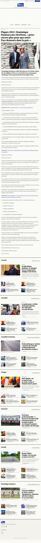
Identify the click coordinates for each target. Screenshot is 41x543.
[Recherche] (25, 1)
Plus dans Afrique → (36, 372)
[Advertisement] (20, 16)
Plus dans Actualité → (35, 298)
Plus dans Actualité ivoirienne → (33, 337)
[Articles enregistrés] (27, 1)
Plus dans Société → (36, 447)
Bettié (29, 24)
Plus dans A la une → (36, 260)
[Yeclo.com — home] (20, 4)
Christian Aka (25, 499)
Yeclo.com (3, 28)
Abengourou (17, 24)
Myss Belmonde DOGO (7, 101)
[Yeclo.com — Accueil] (3, 522)
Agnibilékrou (24, 24)
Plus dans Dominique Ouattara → (33, 484)
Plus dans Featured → (36, 409)
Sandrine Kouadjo (26, 427)
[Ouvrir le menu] (1, 1)
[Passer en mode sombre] (28, 1)
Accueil (11, 24)
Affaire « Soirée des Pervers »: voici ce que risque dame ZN (20, 107)
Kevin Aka (25, 351)
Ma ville (2, 533)
